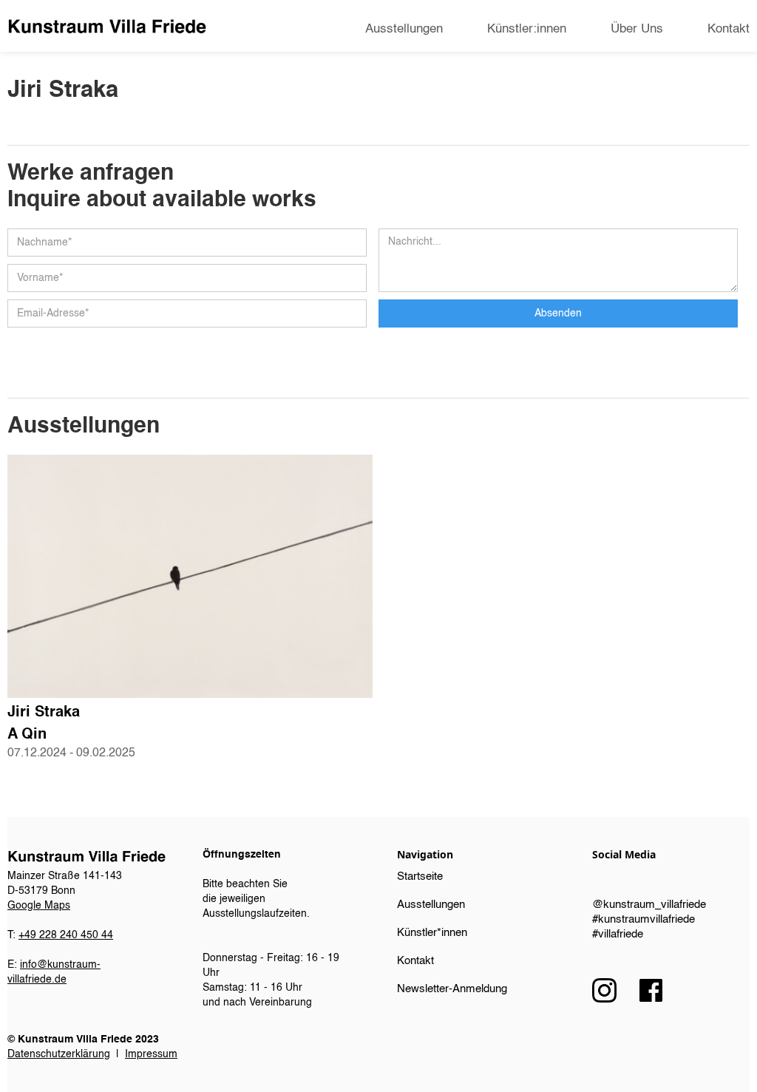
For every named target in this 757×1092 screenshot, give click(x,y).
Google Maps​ (38, 906)
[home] (106, 26)
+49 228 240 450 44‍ (65, 935)
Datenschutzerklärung (58, 1054)
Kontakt (728, 29)
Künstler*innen (432, 932)
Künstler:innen (526, 29)
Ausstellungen (404, 29)
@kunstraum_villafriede (649, 904)
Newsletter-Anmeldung (452, 988)
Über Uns (637, 29)
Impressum (151, 1054)
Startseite (420, 876)
